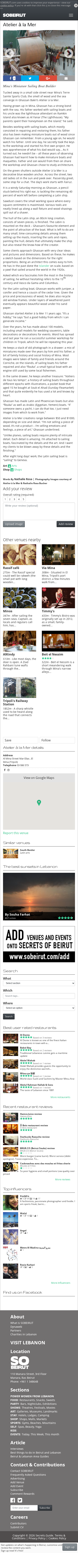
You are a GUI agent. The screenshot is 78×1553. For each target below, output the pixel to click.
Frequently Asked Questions (28, 1474)
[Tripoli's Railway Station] (19, 697)
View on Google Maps (39, 778)
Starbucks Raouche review (35, 1136)
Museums (36, 1411)
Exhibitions (50, 1404)
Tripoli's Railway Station (15, 702)
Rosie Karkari (27, 1264)
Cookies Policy (57, 1538)
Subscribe (16, 1490)
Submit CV (16, 1527)
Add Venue (17, 1482)
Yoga (38, 1426)
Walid (23, 1213)
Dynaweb (16, 1326)
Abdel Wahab (27, 1060)
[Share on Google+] (48, 78)
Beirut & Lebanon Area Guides (29, 1456)
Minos (7, 611)
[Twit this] (30, 78)
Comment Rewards (22, 1493)
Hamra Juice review (31, 1114)
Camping (43, 1415)
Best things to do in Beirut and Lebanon (35, 1452)
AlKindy (9, 654)
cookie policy (7, 5)
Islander (44, 266)
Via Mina (48, 568)
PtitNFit (24, 1196)
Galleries (22, 1411)
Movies (50, 1407)
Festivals (39, 1407)
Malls (31, 1419)
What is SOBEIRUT (21, 1323)
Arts (14, 466)
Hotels (22, 1415)
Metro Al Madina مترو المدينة (35, 1247)
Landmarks (50, 1411)
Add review (66, 524)
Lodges (32, 1415)
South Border (27, 850)
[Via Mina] (58, 564)
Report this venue (15, 833)
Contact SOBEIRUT (22, 1471)
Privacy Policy (37, 1538)
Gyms (25, 1423)
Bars (23, 1404)
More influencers (60, 1283)
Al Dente (25, 1035)
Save (8, 740)
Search (8, 1016)
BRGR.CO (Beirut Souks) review (37, 1148)
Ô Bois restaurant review (34, 1125)
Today (25, 1434)
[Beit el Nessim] (58, 650)
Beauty (29, 1426)
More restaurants (60, 1097)
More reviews (62, 1179)
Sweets (50, 1400)
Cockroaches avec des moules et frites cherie (45, 1163)
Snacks (40, 1400)
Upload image (14, 524)
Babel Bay (25, 1047)
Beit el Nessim (52, 654)
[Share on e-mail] (66, 78)
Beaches (35, 1423)
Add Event (16, 1486)
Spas (21, 1426)
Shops (18, 469)
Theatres (27, 1407)
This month (52, 1434)
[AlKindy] (19, 650)
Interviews (16, 1449)
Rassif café (11, 568)
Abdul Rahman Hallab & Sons (36, 1084)
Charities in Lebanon (23, 1334)
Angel (23, 1230)
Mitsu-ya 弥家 (27, 1073)
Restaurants (27, 1400)
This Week (37, 1434)
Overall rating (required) (18, 494)
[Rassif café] (19, 564)
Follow (46, 740)
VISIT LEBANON (27, 1342)
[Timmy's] (58, 607)
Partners (15, 1330)
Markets (42, 1419)
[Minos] (19, 607)
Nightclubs (34, 1404)
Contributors (18, 1523)
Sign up (70, 1547)
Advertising (17, 1478)
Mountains (49, 1423)
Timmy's (48, 611)
